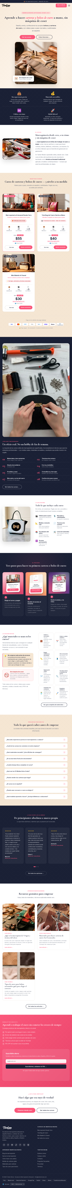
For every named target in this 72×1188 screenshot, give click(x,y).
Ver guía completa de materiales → (54, 704)
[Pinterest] (20, 1144)
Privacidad (40, 1164)
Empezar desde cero (25, 1110)
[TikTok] (16, 1144)
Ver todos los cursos (47, 1110)
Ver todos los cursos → (12, 487)
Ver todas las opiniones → (36, 873)
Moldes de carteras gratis (9, 1161)
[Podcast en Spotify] (28, 1144)
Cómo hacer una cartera (9, 1158)
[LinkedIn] (24, 1144)
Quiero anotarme (26, 247)
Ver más (11, 247)
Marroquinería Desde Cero (44, 1130)
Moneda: (7, 1184)
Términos (40, 1166)
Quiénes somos (41, 1153)
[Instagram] (4, 1144)
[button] (36, 739)
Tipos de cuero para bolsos (10, 1166)
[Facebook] (8, 1144)
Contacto (40, 1158)
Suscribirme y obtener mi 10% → (36, 1066)
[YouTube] (12, 1144)
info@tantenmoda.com (41, 1177)
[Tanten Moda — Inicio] (5, 5)
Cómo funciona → (44, 37)
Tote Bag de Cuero (42, 1133)
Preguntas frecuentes (43, 1161)
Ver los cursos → (27, 37)
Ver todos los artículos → (36, 1006)
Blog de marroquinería (8, 1153)
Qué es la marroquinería (9, 1156)
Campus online (41, 1156)
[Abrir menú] (69, 5)
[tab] (35, 866)
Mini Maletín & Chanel (43, 1135)
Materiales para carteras (9, 1164)
